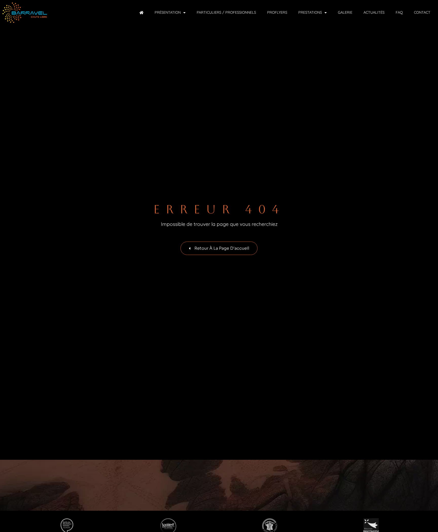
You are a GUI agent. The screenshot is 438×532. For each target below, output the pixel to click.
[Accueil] (141, 12)
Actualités (374, 12)
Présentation (168, 12)
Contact (422, 12)
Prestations (310, 12)
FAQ (399, 12)
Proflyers (277, 12)
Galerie (345, 12)
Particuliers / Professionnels (226, 12)
